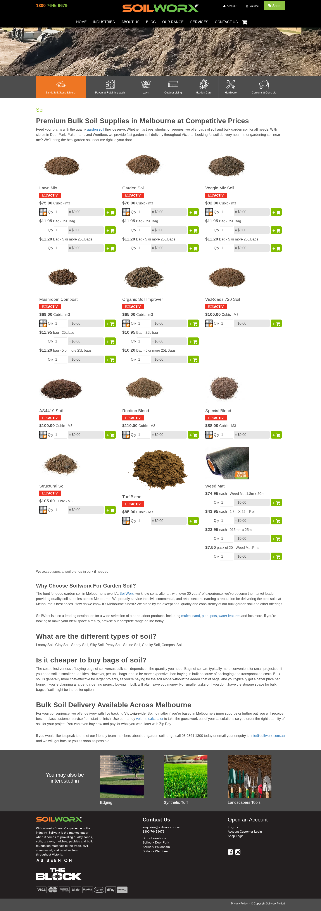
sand (196, 616)
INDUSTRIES (104, 22)
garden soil (95, 129)
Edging (106, 802)
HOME (81, 22)
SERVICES (199, 22)
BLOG (151, 22)
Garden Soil (133, 188)
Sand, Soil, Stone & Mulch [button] (61, 92)
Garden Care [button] (204, 92)
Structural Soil (52, 486)
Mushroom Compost (58, 299)
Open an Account (248, 820)
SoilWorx (126, 593)
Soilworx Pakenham (156, 847)
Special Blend (218, 410)
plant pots (209, 616)
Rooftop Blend (135, 410)
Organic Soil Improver (142, 299)
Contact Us (156, 820)
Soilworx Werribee (155, 851)
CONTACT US (226, 22)
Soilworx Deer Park (156, 842)
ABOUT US (130, 22)
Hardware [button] (231, 92)
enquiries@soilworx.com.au (162, 827)
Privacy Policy (239, 903)
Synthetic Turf (176, 802)
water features (229, 616)
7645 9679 (51, 5)
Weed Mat (214, 486)
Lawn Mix (48, 188)
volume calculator (149, 719)
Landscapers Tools (244, 802)
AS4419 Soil (51, 410)
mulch (186, 616)
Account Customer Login (245, 831)
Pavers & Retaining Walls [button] (110, 92)
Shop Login (235, 836)
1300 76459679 (153, 831)
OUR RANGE (173, 22)
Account (230, 6)
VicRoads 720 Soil (222, 299)
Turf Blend (132, 496)
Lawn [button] (146, 92)
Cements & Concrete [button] (264, 92)
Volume (254, 6)
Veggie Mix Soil (219, 188)
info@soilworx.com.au (267, 736)
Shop (276, 6)
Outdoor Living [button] (173, 92)
